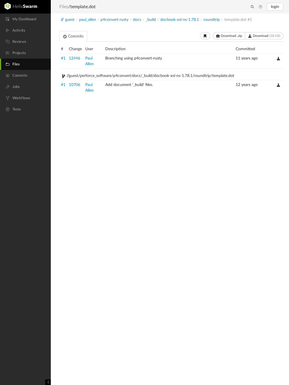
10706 (74, 85)
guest (70, 20)
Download (266, 35)
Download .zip (231, 35)
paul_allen (87, 20)
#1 (63, 58)
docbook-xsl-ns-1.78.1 (179, 20)
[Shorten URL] (205, 35)
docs (137, 20)
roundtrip (211, 20)
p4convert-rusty (114, 20)
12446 (74, 58)
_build (151, 20)
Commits (75, 36)
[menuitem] (25, 19)
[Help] (260, 7)
